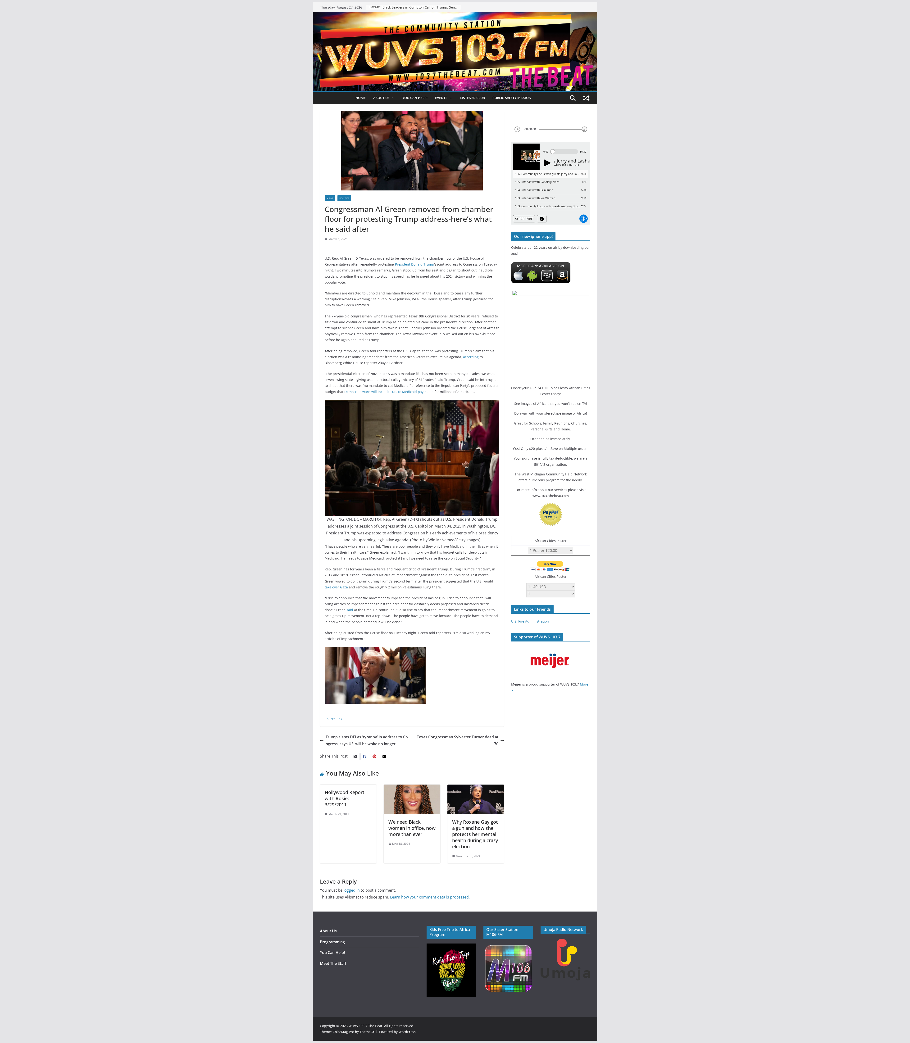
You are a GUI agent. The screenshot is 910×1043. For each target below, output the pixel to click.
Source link (333, 719)
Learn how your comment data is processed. (430, 897)
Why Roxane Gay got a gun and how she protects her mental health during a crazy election (475, 834)
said (349, 610)
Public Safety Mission (511, 97)
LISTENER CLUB (472, 97)
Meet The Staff (333, 963)
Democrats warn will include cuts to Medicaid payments (388, 391)
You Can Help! (415, 97)
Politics (344, 198)
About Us (328, 931)
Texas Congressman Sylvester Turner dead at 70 (457, 740)
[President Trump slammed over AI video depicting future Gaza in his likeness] (375, 650)
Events (441, 97)
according (471, 357)
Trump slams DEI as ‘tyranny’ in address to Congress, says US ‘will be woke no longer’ (367, 740)
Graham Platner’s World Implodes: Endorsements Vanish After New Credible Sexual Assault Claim (421, 7)
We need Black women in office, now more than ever (412, 828)
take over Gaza (336, 587)
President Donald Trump (414, 264)
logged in (351, 890)
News (330, 198)
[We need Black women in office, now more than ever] (412, 787)
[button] (392, 98)
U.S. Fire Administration (530, 621)
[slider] (584, 129)
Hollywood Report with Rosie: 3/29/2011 (344, 798)
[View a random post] (586, 98)
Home (360, 97)
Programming (332, 941)
